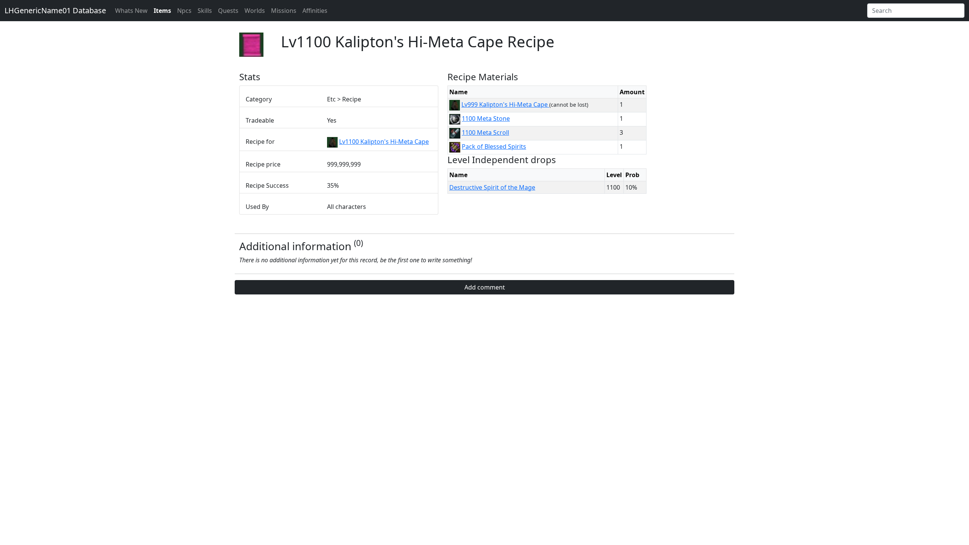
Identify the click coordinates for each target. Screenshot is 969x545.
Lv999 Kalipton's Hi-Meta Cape (505, 104)
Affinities (314, 10)
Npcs (184, 10)
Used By (257, 206)
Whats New (131, 10)
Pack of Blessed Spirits (494, 146)
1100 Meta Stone (486, 118)
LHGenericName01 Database (55, 10)
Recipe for (260, 141)
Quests (228, 10)
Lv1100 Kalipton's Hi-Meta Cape (384, 141)
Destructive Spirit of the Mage (492, 187)
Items (162, 10)
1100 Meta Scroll (485, 132)
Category (259, 99)
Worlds (255, 10)
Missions (283, 10)
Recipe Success (267, 185)
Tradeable (260, 120)
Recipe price (263, 164)
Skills (205, 10)
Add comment (484, 287)
